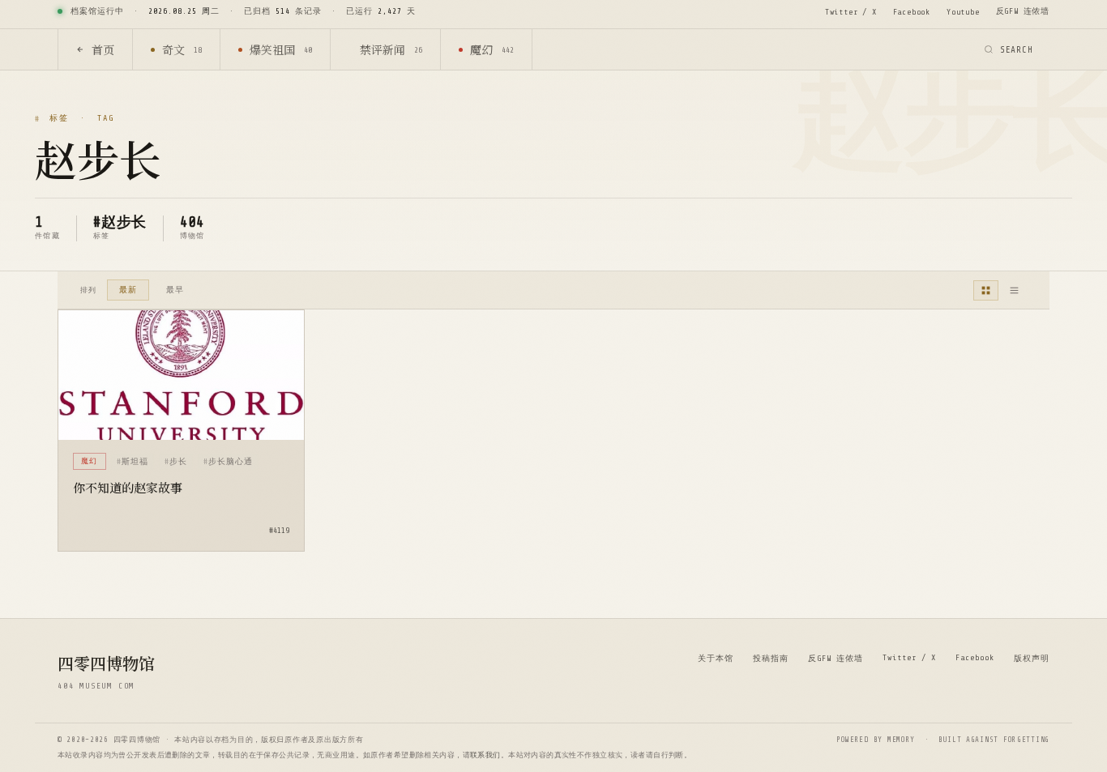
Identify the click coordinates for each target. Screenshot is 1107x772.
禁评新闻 (391, 49)
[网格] (985, 290)
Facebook (911, 11)
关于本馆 (715, 658)
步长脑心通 (230, 461)
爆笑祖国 (281, 49)
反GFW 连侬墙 (1022, 10)
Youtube (963, 11)
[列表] (1014, 290)
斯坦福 (135, 461)
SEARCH (1016, 50)
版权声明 (1031, 658)
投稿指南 (771, 658)
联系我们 (485, 755)
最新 (128, 289)
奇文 (182, 49)
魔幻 (492, 49)
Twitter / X (851, 11)
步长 (178, 461)
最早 (175, 289)
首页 (103, 49)
